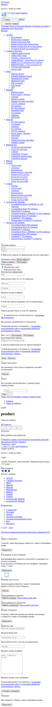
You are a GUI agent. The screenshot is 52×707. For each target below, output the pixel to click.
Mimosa (9, 161)
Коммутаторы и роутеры (21, 172)
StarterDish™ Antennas (20, 211)
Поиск (7, 19)
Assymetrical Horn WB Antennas (24, 225)
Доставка (5, 26)
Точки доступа (7, 397)
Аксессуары (16, 69)
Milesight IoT (11, 145)
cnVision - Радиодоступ (21, 58)
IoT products (16, 106)
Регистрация (21, 262)
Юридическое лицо (12, 270)
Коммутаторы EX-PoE (20, 42)
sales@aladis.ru (21, 13)
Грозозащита (16, 37)
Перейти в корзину (9, 598)
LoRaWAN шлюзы (19, 158)
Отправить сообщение (10, 691)
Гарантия (20, 26)
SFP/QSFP (15, 117)
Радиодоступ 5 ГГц (19, 177)
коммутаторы (35, 397)
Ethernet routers (17, 92)
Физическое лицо (11, 267)
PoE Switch (16, 85)
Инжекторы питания (20, 40)
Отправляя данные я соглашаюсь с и (21, 328)
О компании (11, 510)
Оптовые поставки (40, 26)
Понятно (5, 374)
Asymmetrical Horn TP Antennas (24, 209)
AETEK (9, 35)
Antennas (15, 115)
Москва (4, 4)
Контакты (19, 28)
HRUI (8, 72)
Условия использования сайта (19, 519)
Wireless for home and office (22, 101)
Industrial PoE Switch (20, 78)
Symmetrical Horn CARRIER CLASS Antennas (30, 213)
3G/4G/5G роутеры (19, 149)
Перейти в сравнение (10, 605)
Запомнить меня (8, 259)
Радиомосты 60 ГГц (19, 179)
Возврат (28, 26)
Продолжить (6, 550)
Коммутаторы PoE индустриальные (26, 46)
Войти (21, 19)
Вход (4, 358)
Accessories (16, 113)
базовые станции (21, 397)
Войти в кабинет (8, 262)
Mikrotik (9, 90)
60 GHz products (18, 108)
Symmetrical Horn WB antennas (24, 234)
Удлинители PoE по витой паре (24, 49)
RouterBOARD (17, 110)
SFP (13, 88)
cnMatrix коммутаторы (20, 53)
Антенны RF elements (15, 202)
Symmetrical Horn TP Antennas (23, 216)
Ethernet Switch (17, 74)
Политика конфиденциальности (15, 532)
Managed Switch (18, 81)
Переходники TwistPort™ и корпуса (26, 220)
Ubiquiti (9, 163)
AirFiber (14, 186)
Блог (12, 28)
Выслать (11, 358)
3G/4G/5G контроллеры (21, 147)
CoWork (14, 152)
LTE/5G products (18, 104)
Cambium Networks (14, 51)
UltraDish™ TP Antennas (21, 218)
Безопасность (17, 170)
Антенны (15, 168)
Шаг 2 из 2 (5, 335)
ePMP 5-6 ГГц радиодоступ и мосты (26, 62)
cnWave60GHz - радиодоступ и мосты (27, 60)
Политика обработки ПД (39, 532)
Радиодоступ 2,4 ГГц (20, 174)
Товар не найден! (13, 403)
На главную (6, 424)
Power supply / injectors (20, 94)
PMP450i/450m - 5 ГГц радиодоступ (26, 65)
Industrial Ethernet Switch (21, 76)
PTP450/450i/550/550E (20, 67)
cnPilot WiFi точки (19, 56)
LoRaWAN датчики (19, 154)
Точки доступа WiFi (19, 181)
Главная (9, 401)
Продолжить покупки (27, 598)
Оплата (12, 26)
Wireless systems (17, 99)
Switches (14, 97)
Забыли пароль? (23, 259)
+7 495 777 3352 (8, 13)
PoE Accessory (17, 83)
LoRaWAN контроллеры (21, 156)
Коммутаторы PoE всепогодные (25, 44)
